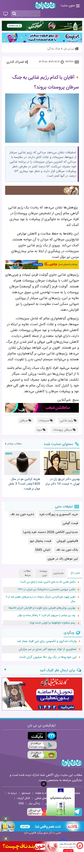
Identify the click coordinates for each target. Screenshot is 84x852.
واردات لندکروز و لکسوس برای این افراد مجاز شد (47, 641)
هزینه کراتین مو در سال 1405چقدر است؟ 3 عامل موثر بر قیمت (24, 484)
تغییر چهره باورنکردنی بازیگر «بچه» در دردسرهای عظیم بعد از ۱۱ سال (40, 599)
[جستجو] (14, 13)
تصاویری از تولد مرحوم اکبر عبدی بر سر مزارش (48, 649)
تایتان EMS (42, 550)
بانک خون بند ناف (67, 550)
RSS (21, 803)
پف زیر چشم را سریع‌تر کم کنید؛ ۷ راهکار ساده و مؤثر (46, 615)
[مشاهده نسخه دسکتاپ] (5, 14)
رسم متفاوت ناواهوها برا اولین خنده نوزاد (52, 623)
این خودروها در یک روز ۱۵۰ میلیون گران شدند (48, 657)
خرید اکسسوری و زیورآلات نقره (59, 514)
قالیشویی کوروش (67, 541)
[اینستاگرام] (40, 815)
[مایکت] (42, 736)
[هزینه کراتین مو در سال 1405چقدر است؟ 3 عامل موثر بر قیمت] (22, 463)
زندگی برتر (34, 803)
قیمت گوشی (70, 523)
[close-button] (43, 784)
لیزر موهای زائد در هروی (63, 558)
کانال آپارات (23, 798)
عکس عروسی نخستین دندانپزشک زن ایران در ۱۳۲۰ (46, 589)
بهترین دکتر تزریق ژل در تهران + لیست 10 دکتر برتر (63, 482)
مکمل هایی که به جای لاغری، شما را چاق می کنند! (47, 582)
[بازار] (42, 755)
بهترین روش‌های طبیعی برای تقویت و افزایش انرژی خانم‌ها (42, 608)
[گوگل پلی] (42, 745)
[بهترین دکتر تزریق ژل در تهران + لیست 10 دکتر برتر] (62, 463)
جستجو (26, 793)
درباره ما (12, 793)
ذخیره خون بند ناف (22, 514)
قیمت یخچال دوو (40, 541)
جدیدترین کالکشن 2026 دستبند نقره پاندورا (50, 532)
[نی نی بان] (45, 5)
